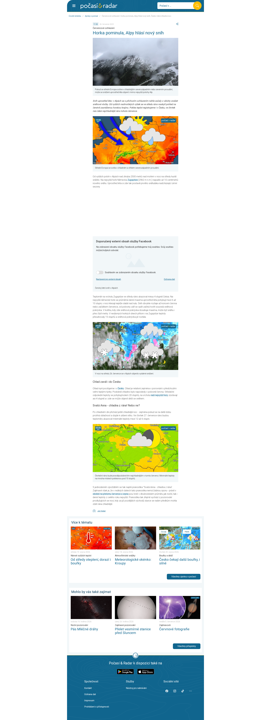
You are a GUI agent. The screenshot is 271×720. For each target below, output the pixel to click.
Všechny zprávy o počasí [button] (183, 576)
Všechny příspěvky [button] (186, 646)
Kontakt (88, 688)
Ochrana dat (169, 279)
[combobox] (177, 5)
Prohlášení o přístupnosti (96, 706)
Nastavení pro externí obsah (108, 279)
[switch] (99, 272)
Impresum (89, 700)
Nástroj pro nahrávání (136, 688)
